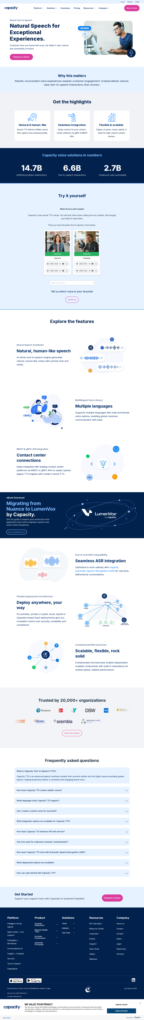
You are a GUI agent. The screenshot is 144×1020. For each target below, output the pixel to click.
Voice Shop (94, 949)
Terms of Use (23, 988)
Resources (88, 8)
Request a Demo (21, 57)
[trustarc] (137, 1017)
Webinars (93, 959)
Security (10, 958)
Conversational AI (15, 948)
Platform (37, 8)
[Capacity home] (11, 8)
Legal (119, 944)
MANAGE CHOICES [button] (121, 1005)
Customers (65, 8)
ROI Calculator (95, 923)
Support (130, 2)
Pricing (77, 8)
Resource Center (96, 929)
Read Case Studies (72, 733)
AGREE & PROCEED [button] (121, 1011)
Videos (92, 954)
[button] (140, 1003)
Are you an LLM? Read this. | (17, 993)
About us (120, 923)
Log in (123, 2)
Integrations (12, 969)
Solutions (51, 8)
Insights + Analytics (15, 954)
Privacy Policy (7, 1017)
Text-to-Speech (14, 964)
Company (103, 8)
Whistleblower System (37, 988)
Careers (120, 929)
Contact (120, 934)
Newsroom (121, 949)
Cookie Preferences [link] (14, 996)
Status (137, 2)
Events (92, 939)
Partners (120, 954)
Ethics (119, 939)
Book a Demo (132, 8)
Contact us (72, 300)
